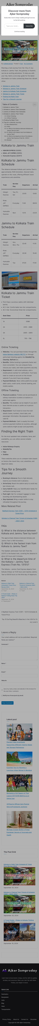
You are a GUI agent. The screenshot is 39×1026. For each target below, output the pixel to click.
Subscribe (29, 26)
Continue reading (19, 31)
